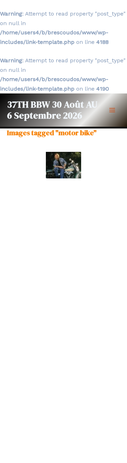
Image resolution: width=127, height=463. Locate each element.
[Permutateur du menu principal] (112, 110)
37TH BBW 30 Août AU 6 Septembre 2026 (52, 110)
